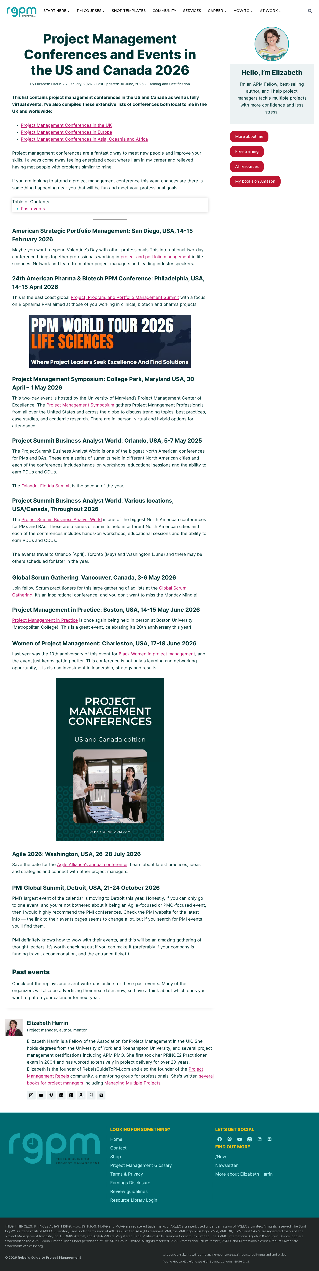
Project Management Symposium (80, 405)
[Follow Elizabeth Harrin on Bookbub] (101, 1095)
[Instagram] (249, 1139)
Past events (33, 208)
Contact (118, 1148)
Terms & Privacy (126, 1174)
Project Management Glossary (141, 1165)
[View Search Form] (310, 11)
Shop (115, 1156)
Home (116, 1139)
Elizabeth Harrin (48, 84)
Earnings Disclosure (130, 1182)
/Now (220, 1156)
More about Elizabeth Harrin (244, 1174)
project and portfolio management (156, 256)
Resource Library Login (133, 1200)
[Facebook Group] (229, 1139)
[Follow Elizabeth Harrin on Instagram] (31, 1095)
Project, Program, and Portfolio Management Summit (125, 297)
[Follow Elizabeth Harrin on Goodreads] (91, 1095)
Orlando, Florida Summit (46, 485)
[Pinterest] (269, 1139)
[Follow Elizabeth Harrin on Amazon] (81, 1095)
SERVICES (192, 11)
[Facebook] (219, 1139)
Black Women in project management (157, 653)
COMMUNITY (164, 11)
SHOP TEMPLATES (129, 11)
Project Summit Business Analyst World (61, 519)
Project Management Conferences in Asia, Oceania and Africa (84, 139)
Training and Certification (169, 84)
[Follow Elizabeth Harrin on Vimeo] (51, 1095)
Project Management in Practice (45, 620)
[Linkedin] (259, 1139)
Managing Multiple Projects (132, 1083)
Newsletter (226, 1165)
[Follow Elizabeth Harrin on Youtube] (41, 1095)
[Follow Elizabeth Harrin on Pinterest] (71, 1095)
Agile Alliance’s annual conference (92, 864)
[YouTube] (239, 1139)
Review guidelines (129, 1191)
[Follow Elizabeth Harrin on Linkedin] (61, 1095)
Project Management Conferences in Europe (66, 132)
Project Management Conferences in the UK (66, 125)
